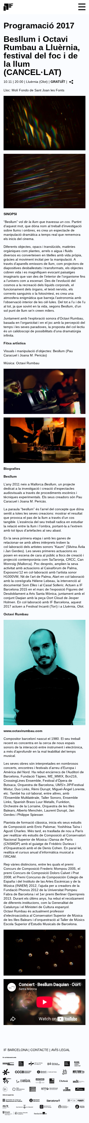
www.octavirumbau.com (23, 731)
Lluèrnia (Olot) (37, 82)
